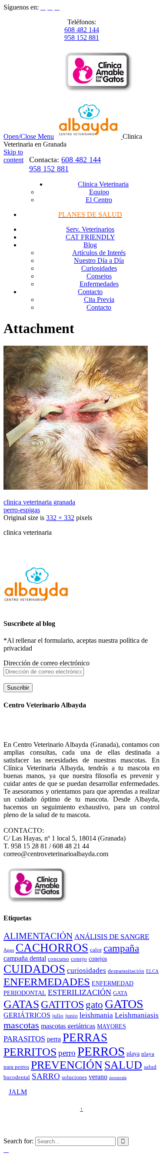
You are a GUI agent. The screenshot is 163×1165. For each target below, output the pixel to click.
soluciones (74, 1077)
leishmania (96, 1015)
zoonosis (117, 1077)
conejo (79, 959)
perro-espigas (21, 510)
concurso (58, 959)
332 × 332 (60, 517)
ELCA (152, 971)
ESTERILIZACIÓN (79, 992)
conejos (98, 958)
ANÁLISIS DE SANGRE (111, 937)
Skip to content (13, 156)
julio (57, 1016)
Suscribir (18, 687)
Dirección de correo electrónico (46, 663)
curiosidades (86, 970)
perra (54, 1039)
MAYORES (111, 1026)
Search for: (18, 1141)
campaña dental (24, 958)
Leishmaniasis (137, 1015)
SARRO (46, 1076)
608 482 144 (81, 29)
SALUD (123, 1065)
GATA (120, 993)
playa (133, 1053)
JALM (18, 1092)
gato (94, 1004)
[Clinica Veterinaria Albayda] (89, 136)
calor (96, 950)
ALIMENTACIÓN (38, 936)
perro (67, 1052)
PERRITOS (30, 1052)
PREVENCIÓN (67, 1065)
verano (98, 1076)
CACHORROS (52, 947)
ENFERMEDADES (46, 982)
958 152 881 (81, 37)
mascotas (21, 1025)
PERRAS (85, 1037)
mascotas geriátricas (68, 1026)
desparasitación (126, 971)
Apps (8, 950)
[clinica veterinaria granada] (75, 487)
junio (71, 1016)
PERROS (101, 1051)
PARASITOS (24, 1038)
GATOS (124, 1004)
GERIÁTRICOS (26, 1015)
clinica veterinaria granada (39, 502)
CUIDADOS (34, 968)
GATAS (21, 1004)
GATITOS (62, 1004)
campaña (121, 948)
